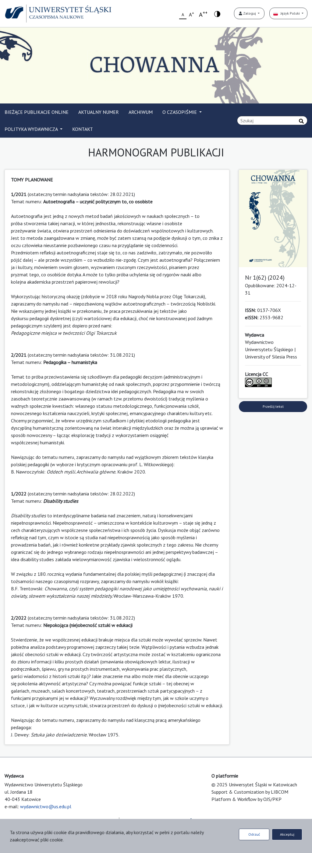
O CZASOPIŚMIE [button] (180, 112)
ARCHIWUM (141, 112)
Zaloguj (249, 13)
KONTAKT (82, 129)
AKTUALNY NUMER (98, 112)
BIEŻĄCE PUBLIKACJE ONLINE (37, 112)
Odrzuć (254, 834)
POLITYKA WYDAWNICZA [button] (32, 129)
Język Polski (289, 13)
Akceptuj (287, 834)
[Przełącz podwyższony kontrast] (217, 13)
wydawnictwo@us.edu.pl (45, 806)
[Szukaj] (301, 121)
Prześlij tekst (273, 406)
